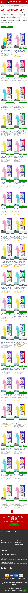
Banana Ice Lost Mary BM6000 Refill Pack (19, 235)
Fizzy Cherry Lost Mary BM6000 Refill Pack (6, 288)
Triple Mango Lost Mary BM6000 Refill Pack (19, 104)
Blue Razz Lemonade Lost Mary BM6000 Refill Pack (20, 314)
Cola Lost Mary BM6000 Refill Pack (20, 183)
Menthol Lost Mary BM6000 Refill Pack (6, 104)
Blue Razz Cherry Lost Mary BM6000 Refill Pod (7, 475)
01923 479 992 (9, 562)
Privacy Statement (5, 538)
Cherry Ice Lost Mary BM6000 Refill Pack (19, 157)
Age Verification (18, 540)
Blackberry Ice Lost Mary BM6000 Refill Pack (20, 502)
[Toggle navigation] (1, 2)
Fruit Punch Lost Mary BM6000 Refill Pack (19, 369)
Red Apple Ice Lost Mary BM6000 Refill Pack (7, 421)
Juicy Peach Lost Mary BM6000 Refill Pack (6, 209)
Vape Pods (5, 6)
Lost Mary (11, 6)
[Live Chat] (25, 590)
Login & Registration (19, 538)
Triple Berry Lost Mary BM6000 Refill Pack (19, 288)
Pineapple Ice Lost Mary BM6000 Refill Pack (7, 78)
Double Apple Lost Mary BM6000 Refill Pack (7, 130)
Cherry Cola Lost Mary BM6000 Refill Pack (19, 262)
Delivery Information (5, 537)
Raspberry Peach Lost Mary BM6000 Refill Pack (7, 395)
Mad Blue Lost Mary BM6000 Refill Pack (19, 341)
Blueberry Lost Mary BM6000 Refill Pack (19, 130)
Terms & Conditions (5, 540)
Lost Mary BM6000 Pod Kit (6, 51)
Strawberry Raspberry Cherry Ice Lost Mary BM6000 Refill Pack (6, 315)
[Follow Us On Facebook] (2, 567)
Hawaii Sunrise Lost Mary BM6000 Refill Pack (7, 502)
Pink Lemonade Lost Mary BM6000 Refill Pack (7, 262)
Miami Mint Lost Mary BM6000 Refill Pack (19, 209)
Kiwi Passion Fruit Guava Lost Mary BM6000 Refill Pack (20, 476)
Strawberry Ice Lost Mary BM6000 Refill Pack (20, 78)
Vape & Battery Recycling (6, 542)
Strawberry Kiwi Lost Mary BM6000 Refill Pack (20, 395)
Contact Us (17, 535)
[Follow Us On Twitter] (5, 567)
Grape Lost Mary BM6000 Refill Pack (7, 183)
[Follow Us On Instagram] (11, 567)
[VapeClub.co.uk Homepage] (1, 7)
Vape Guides (18, 537)
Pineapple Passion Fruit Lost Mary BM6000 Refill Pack (20, 422)
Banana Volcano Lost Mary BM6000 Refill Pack (7, 369)
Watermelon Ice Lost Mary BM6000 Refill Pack (7, 235)
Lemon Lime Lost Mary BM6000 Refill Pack (6, 157)
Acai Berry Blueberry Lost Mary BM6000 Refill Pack (20, 449)
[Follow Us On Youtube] (8, 567)
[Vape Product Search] (26, 2)
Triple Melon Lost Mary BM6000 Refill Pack (6, 449)
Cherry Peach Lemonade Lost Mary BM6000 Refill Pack (7, 342)
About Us (3, 535)
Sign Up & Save (14, 525)
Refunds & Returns (19, 544)
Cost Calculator (18, 542)
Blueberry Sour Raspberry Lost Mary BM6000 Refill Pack (20, 51)
